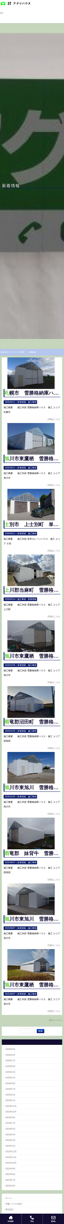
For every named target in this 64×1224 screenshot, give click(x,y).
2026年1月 (10, 1060)
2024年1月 (10, 1100)
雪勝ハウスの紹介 (13, 1204)
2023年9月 (10, 1117)
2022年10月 (11, 1163)
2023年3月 (10, 1140)
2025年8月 (10, 1066)
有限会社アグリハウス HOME (13, 352)
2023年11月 (11, 1106)
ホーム (8, 1198)
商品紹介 (9, 1209)
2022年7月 (10, 1180)
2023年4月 (10, 1134)
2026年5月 (10, 1055)
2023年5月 (10, 1129)
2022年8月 (10, 1174)
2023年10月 (11, 1111)
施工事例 (32, 402)
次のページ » (55, 1020)
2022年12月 (11, 1151)
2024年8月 (10, 1083)
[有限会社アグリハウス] (15, 3)
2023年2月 (10, 1146)
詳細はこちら (54, 419)
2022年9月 (10, 1168)
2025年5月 (10, 1072)
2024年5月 (10, 1095)
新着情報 (21, 402)
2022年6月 (10, 1186)
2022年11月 (11, 1157)
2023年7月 (10, 1123)
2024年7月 (10, 1089)
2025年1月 (10, 1077)
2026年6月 (10, 1049)
